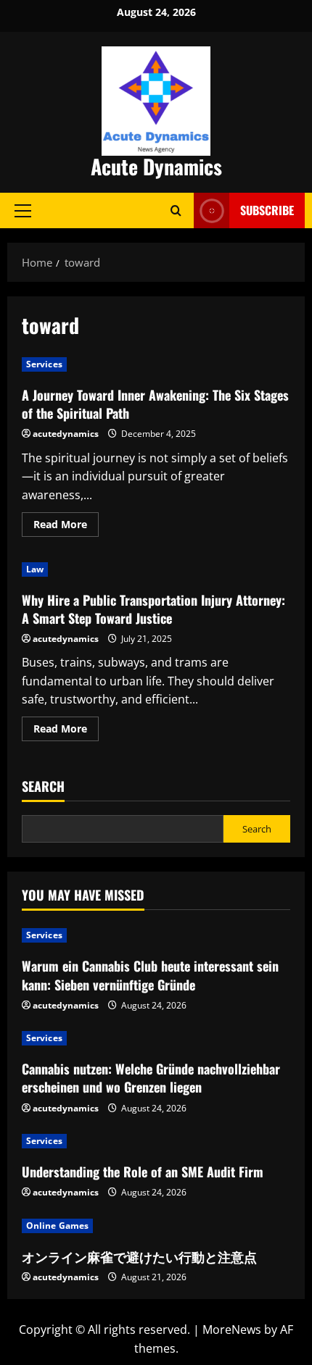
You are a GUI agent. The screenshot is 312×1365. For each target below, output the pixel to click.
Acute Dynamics (156, 166)
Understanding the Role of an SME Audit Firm (142, 1171)
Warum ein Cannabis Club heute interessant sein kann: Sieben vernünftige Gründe (150, 974)
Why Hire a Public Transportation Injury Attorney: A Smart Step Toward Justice (153, 608)
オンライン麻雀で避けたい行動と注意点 (139, 1256)
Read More (66, 527)
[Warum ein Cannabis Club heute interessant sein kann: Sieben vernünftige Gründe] (156, 935)
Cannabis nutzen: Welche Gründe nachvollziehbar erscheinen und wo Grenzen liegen (151, 1077)
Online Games (57, 1225)
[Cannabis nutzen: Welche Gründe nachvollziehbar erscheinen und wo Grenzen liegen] (156, 1038)
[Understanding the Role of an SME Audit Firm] (156, 1141)
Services (44, 364)
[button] (22, 210)
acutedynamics (66, 433)
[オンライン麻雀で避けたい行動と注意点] (156, 1226)
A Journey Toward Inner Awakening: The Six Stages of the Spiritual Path (155, 403)
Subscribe (267, 210)
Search (43, 786)
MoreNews (231, 1329)
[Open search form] (176, 210)
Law (35, 569)
